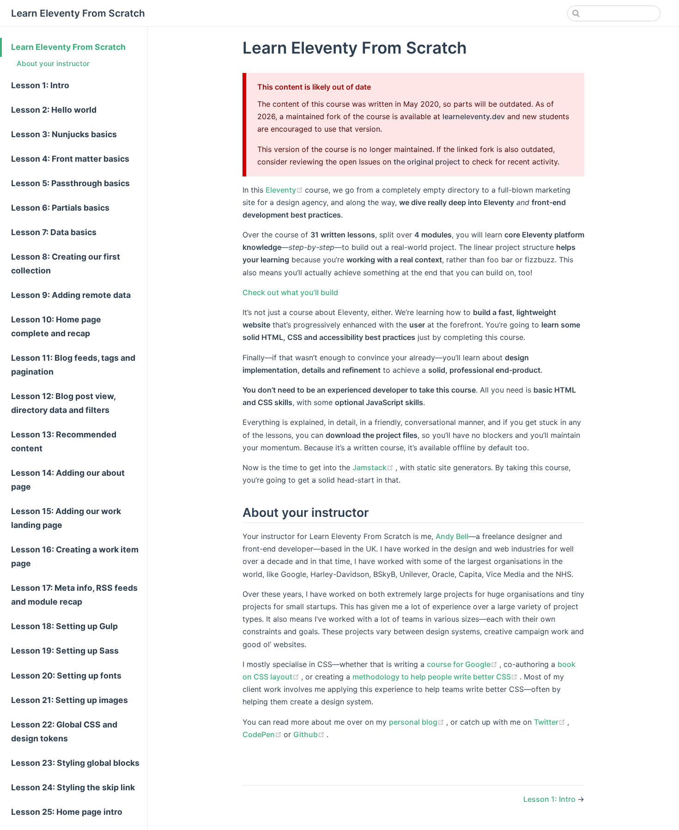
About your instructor (53, 63)
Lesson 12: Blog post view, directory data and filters (63, 403)
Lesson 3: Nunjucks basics (64, 134)
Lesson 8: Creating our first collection (65, 263)
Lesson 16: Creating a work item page (75, 556)
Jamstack (373, 467)
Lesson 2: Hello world (54, 110)
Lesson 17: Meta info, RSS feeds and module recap (74, 594)
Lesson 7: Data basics (54, 232)
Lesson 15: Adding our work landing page (66, 518)
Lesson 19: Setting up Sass (65, 650)
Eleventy (285, 189)
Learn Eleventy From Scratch (68, 47)
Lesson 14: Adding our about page (68, 479)
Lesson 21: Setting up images (69, 700)
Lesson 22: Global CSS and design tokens (64, 731)
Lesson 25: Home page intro (66, 812)
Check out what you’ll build (290, 292)
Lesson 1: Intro (40, 85)
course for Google (463, 664)
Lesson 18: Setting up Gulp (64, 626)
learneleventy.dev (474, 116)
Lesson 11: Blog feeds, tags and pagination (73, 364)
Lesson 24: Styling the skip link (73, 787)
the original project (427, 161)
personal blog (417, 722)
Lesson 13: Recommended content (63, 441)
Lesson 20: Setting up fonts (66, 675)
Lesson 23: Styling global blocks (75, 763)
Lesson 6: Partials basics (60, 207)
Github (310, 734)
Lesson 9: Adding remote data (71, 295)
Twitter (550, 722)
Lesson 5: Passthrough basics (70, 183)
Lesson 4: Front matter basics (70, 159)
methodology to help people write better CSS (436, 676)
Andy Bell (452, 536)
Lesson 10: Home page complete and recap (56, 326)
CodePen (263, 734)
